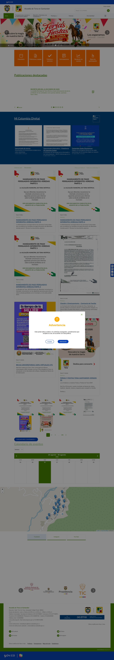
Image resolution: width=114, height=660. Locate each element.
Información (63, 341)
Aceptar (49, 341)
